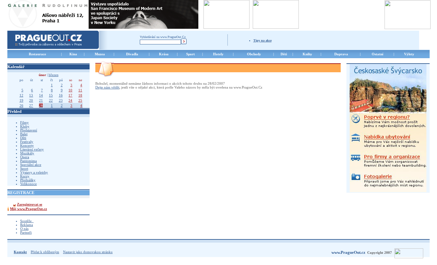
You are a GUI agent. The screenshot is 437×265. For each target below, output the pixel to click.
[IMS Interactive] (411, 252)
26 (21, 105)
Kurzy (24, 176)
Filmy (24, 122)
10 (70, 90)
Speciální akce (30, 165)
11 (80, 90)
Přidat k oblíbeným (45, 252)
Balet (24, 134)
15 (51, 95)
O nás (24, 228)
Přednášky (28, 180)
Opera (24, 157)
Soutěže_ (27, 221)
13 (31, 95)
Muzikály (27, 153)
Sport (24, 168)
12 (21, 95)
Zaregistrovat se (29, 204)
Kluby (24, 126)
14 (41, 95)
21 (41, 100)
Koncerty (27, 145)
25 (80, 100)
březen (54, 75)
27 (31, 105)
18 (80, 95)
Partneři (26, 232)
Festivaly (26, 142)
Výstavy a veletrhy (34, 172)
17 (70, 95)
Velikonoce (28, 184)
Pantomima (28, 161)
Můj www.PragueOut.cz (28, 209)
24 (70, 100)
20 (31, 100)
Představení (28, 130)
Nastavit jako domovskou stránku (88, 252)
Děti (23, 138)
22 (51, 100)
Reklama (26, 225)
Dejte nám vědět (107, 87)
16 (61, 95)
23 (61, 100)
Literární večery (32, 149)
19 (21, 100)
